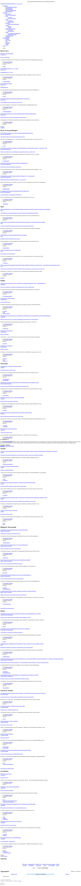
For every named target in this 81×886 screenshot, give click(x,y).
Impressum (2, 446)
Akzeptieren (3, 445)
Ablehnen (8, 445)
